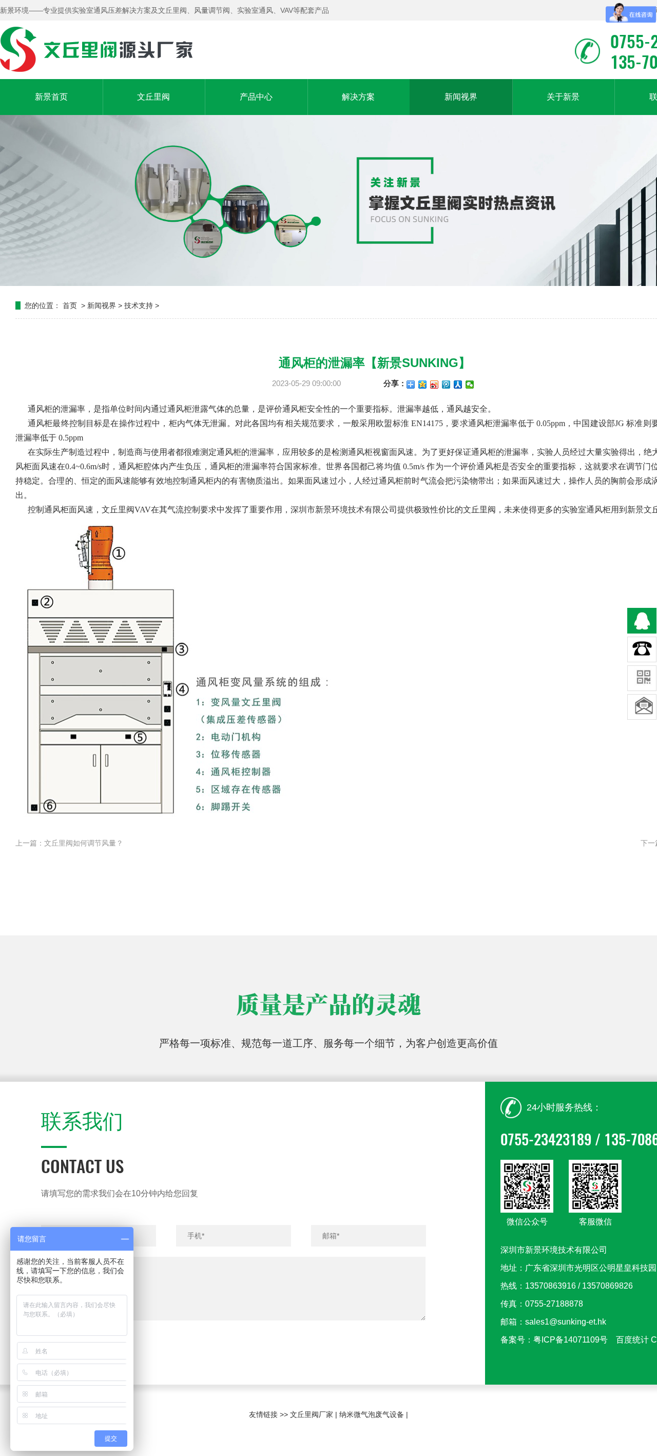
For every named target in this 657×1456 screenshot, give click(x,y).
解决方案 (358, 96)
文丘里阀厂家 (311, 1414)
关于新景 (563, 96)
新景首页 (51, 96)
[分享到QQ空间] (422, 384)
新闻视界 (461, 96)
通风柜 (40, 409)
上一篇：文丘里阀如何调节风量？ (69, 843)
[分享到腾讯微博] (446, 384)
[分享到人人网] (458, 384)
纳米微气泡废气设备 (371, 1414)
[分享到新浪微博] (434, 384)
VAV (142, 509)
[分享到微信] (470, 384)
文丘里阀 (153, 96)
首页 (70, 305)
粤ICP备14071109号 (570, 1339)
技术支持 (138, 305)
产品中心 (256, 96)
